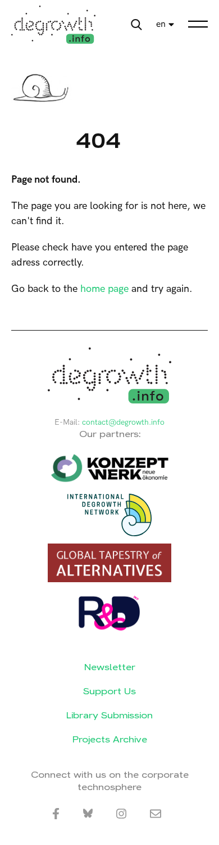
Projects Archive (109, 739)
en (161, 24)
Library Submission (109, 715)
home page (104, 289)
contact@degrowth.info (123, 422)
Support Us (109, 691)
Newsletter (109, 667)
